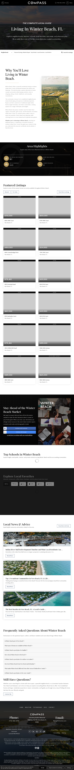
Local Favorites (41, 52)
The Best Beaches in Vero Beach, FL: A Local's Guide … (26, 609)
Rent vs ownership (14, 163)
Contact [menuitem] (51, 707)
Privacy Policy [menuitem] (54, 730)
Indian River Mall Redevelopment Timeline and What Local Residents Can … (34, 549)
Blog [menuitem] (45, 707)
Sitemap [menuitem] (64, 733)
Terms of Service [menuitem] (64, 730)
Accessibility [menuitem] (57, 733)
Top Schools (34, 52)
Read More (10, 555)
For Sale (15, 192)
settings (34, 768)
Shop (23, 484)
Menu (71, 2)
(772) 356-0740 (61, 2)
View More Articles (63, 526)
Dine (7, 484)
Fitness (41, 484)
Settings (69, 767)
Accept (42, 767)
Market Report (26, 52)
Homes (7, 2)
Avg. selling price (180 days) (16, 157)
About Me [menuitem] (28, 707)
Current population (48, 163)
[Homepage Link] (37, 2)
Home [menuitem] (21, 707)
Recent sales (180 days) (48, 157)
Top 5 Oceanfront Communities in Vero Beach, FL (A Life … (28, 578)
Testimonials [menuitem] (37, 707)
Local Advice (48, 52)
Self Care (50, 484)
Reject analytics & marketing (55, 767)
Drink (15, 484)
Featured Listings (18, 52)
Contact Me (8, 694)
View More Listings (64, 192)
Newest (7, 192)
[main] (37, 353)
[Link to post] (37, 539)
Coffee (32, 484)
